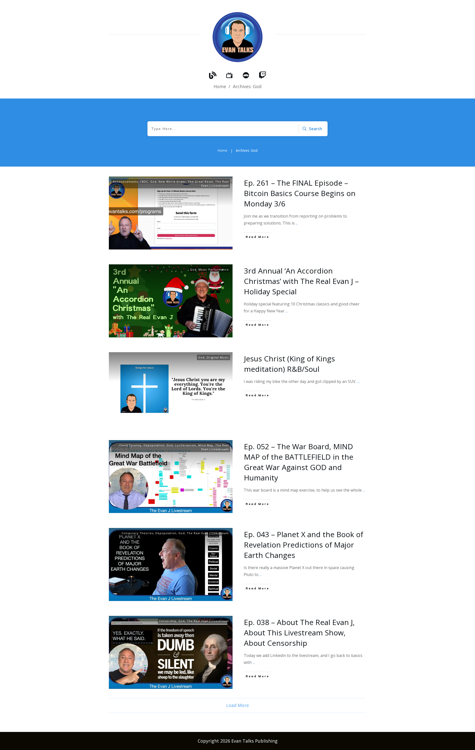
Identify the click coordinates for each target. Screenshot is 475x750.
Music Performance (213, 269)
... (297, 223)
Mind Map (205, 445)
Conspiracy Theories (137, 533)
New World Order (172, 181)
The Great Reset (200, 181)
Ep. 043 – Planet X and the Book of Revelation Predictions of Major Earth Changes (303, 544)
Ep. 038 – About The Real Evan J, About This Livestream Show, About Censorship (299, 632)
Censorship (167, 621)
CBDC (144, 181)
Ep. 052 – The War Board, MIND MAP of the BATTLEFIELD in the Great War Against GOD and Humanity (298, 462)
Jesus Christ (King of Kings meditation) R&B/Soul (289, 363)
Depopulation (154, 445)
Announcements (125, 181)
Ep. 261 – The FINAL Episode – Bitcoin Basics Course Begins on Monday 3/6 (300, 193)
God (153, 181)
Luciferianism (185, 445)
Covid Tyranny (130, 445)
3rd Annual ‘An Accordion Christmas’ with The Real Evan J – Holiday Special (301, 281)
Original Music (218, 357)
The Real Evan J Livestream (215, 183)
